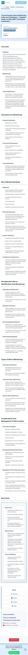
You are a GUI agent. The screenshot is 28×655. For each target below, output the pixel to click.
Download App (21, 2)
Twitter (15, 606)
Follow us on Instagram (10, 623)
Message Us (15, 652)
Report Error (14, 639)
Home (2, 7)
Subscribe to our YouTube (11, 625)
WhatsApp (15, 594)
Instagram (15, 602)
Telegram (15, 598)
